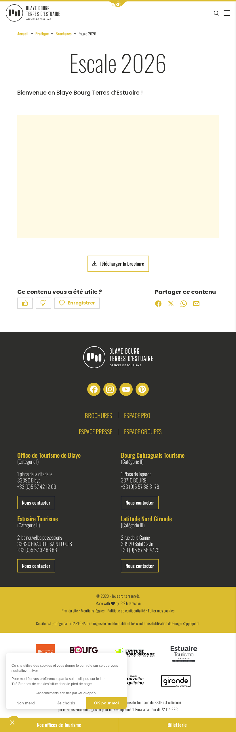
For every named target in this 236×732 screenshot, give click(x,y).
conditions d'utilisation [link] (151, 623)
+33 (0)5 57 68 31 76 (140, 487)
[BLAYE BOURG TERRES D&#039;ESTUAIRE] (33, 13)
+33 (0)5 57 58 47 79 (140, 550)
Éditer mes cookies (161, 611)
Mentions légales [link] (92, 611)
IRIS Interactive (130, 603)
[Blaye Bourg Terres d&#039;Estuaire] (118, 357)
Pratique (42, 34)
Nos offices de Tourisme (59, 724)
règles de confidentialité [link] (110, 623)
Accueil (22, 34)
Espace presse (95, 431)
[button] (118, 4)
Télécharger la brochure (122, 263)
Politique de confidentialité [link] (126, 611)
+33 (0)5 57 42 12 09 (36, 487)
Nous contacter (36, 502)
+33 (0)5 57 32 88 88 (37, 550)
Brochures (64, 34)
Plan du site (70, 611)
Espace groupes (143, 431)
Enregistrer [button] (81, 303)
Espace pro (137, 415)
